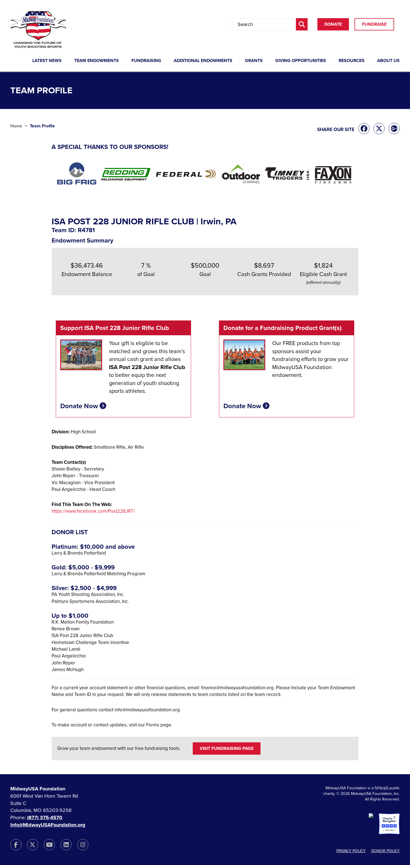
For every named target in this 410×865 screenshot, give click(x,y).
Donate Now (80, 406)
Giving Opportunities (300, 60)
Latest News (47, 60)
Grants (254, 60)
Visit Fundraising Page (227, 748)
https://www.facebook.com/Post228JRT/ (93, 511)
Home (16, 126)
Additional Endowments (203, 60)
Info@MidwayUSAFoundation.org (47, 825)
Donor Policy (385, 851)
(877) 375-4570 (44, 817)
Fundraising (146, 60)
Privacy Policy (351, 851)
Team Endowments (96, 60)
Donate (333, 24)
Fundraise (374, 24)
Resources (352, 60)
